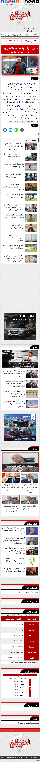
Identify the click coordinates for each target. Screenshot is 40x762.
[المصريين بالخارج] (20, 327)
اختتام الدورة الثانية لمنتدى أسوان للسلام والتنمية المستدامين (15, 238)
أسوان (19, 105)
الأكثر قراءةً (32, 523)
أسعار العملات (30, 601)
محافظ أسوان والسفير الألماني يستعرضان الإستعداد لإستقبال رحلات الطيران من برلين (14, 207)
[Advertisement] (20, 289)
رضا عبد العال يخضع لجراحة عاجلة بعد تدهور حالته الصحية (14, 216)
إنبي (9, 83)
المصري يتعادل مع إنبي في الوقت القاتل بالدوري (15, 195)
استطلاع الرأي (31, 587)
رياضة (29, 41)
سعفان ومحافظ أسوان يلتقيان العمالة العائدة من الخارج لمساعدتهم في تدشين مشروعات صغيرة (14, 146)
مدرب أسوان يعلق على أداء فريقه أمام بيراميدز (15, 226)
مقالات (34, 449)
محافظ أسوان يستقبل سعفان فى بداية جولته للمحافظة (14, 155)
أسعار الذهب (31, 611)
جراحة (21, 86)
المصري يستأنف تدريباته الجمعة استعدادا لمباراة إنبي (13, 246)
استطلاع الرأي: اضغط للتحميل (29, 591)
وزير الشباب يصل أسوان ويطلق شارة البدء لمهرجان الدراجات (13, 175)
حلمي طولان (30, 83)
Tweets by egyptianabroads (28, 722)
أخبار (35, 347)
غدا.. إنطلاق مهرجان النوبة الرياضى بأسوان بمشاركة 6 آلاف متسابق (13, 187)
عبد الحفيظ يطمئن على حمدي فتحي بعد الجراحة (14, 165)
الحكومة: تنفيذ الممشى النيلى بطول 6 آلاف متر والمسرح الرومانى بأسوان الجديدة (14, 258)
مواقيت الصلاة (30, 671)
